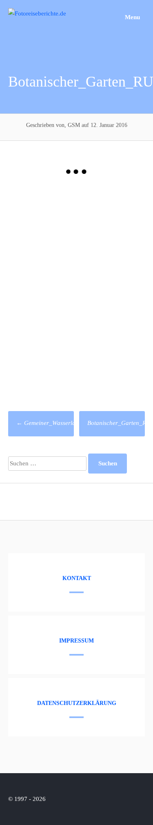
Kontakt (76, 578)
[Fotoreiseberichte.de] (37, 13)
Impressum (76, 641)
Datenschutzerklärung (76, 703)
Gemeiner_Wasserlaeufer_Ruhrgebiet (68, 423)
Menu (131, 17)
